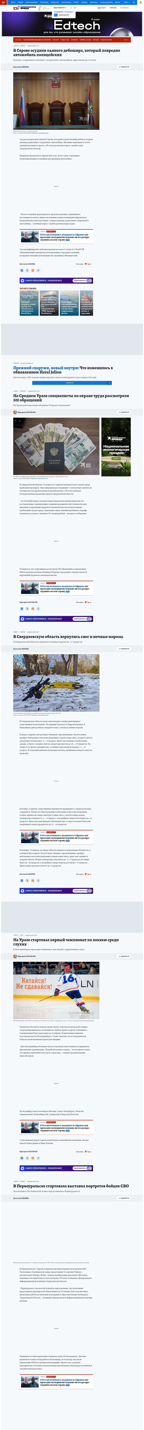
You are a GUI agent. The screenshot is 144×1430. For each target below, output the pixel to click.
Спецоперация (31, 2)
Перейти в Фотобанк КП (39, 133)
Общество (55, 2)
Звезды (84, 2)
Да (56, 15)
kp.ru (89, 264)
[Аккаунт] (140, 2)
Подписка (124, 8)
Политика (44, 2)
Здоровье (94, 2)
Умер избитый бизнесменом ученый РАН (37, 40)
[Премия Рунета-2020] (43, 7)
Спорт (21, 935)
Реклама (113, 8)
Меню (3, 2)
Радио (103, 8)
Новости (56, 40)
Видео (20, 2)
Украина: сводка (85, 40)
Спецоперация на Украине (31, 1410)
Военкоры (74, 40)
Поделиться (125, 67)
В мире (76, 2)
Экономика (66, 2)
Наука (117, 2)
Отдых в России (106, 40)
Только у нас (64, 40)
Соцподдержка (106, 2)
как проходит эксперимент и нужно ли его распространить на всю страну (65, 237)
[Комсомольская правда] (24, 8)
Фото (13, 2)
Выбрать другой (64, 15)
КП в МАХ (96, 40)
